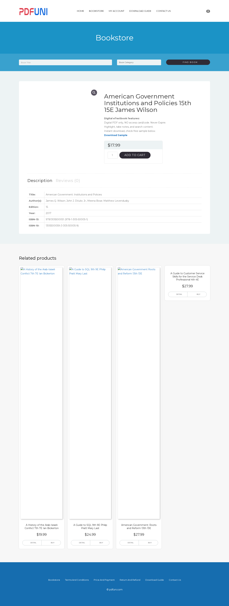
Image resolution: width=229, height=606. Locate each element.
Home (80, 11)
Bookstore (96, 11)
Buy (52, 543)
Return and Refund (130, 579)
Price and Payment (104, 579)
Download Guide (140, 11)
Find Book (189, 62)
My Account (116, 11)
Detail (33, 543)
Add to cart (135, 155)
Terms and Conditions (77, 579)
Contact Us (163, 11)
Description (39, 180)
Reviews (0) (68, 180)
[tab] (39, 181)
